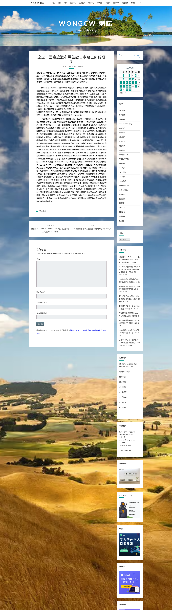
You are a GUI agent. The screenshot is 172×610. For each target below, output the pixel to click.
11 (133, 79)
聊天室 (99, 3)
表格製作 (125, 3)
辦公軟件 (122, 133)
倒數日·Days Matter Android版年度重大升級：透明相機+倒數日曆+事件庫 (129, 259)
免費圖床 (82, 3)
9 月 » (125, 93)
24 (130, 86)
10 (130, 79)
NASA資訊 (122, 181)
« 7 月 (121, 93)
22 (124, 86)
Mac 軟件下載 (123, 155)
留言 (38, 321)
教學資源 (122, 199)
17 (130, 83)
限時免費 (122, 119)
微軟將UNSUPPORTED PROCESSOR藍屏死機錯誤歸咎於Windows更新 (50, 291)
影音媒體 (122, 141)
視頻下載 (91, 3)
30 (127, 90)
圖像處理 (122, 137)
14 (120, 83)
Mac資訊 (122, 168)
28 (120, 90)
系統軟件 (122, 128)
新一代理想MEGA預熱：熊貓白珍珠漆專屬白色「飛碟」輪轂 (129, 299)
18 (133, 83)
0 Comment (78, 66)
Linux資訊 (122, 172)
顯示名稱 (40, 354)
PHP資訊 (122, 194)
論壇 (59, 3)
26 (136, 86)
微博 (65, 3)
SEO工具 (107, 3)
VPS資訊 (122, 177)
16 (127, 83)
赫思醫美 (122, 115)
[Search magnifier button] (138, 55)
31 (130, 90)
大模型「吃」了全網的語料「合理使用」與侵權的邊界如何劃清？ (129, 342)
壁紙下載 (73, 3)
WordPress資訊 (124, 186)
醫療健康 (122, 216)
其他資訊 (122, 221)
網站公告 (122, 111)
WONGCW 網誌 (37, 3)
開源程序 (122, 203)
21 (120, 86)
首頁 (53, 3)
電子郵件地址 (42, 365)
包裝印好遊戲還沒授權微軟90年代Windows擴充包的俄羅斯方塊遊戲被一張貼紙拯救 (129, 269)
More (133, 3)
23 (127, 86)
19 (136, 83)
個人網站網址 (41, 375)
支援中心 (116, 3)
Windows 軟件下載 (125, 124)
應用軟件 (122, 150)
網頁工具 (122, 208)
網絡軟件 (122, 146)
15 (124, 83)
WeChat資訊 (123, 190)
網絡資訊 (42, 274)
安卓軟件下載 (124, 159)
